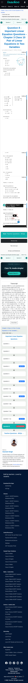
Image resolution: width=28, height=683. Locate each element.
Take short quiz (14, 245)
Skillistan (7, 543)
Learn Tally (8, 639)
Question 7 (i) (7, 388)
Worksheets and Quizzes (11, 540)
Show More (14, 322)
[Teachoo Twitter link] (14, 662)
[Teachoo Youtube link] (18, 662)
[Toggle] (2, 2)
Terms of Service (10, 669)
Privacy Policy (19, 669)
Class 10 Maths (9, 553)
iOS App (7, 488)
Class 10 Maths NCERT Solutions (13, 594)
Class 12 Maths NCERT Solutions (13, 599)
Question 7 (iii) (7, 403)
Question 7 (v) (13, 419)
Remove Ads (14, 240)
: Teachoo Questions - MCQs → (14, 235)
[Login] (24, 2)
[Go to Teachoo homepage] (13, 2)
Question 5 (6, 373)
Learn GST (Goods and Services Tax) (14, 642)
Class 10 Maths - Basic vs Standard (13, 652)
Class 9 (23, 6)
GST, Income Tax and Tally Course (13, 535)
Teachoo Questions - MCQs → (14, 433)
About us (10, 668)
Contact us (17, 668)
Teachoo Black (16, 464)
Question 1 (6, 343)
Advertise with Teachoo (14, 673)
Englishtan (7, 649)
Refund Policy (14, 671)
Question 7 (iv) (7, 411)
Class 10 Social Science (11, 561)
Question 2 (6, 351)
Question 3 (6, 358)
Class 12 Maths (9, 564)
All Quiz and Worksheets (14, 250)
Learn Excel (8, 636)
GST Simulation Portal (10, 546)
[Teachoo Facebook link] (6, 662)
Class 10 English (9, 559)
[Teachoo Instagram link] (10, 662)
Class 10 (16, 6)
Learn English (8, 633)
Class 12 (3, 6)
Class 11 (10, 6)
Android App (8, 485)
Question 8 (13, 426)
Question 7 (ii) (13, 396)
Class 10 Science (9, 556)
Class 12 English (9, 567)
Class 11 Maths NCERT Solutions (13, 596)
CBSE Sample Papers (10, 655)
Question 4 (13, 366)
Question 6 (13, 381)
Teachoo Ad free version (11, 537)
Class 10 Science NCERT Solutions (14, 626)
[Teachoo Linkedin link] (21, 662)
